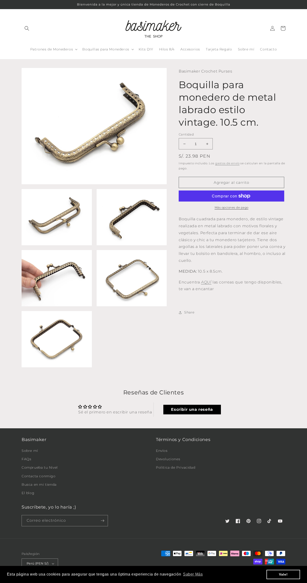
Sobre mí (30, 450)
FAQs (26, 459)
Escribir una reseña (192, 409)
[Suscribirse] (102, 520)
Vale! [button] (283, 574)
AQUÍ (206, 282)
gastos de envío (227, 163)
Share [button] (189, 312)
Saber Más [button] (193, 574)
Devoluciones (168, 459)
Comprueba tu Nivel (40, 467)
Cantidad (186, 134)
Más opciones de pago (231, 207)
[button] (27, 28)
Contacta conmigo (39, 476)
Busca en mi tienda (39, 484)
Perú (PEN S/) (37, 563)
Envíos (162, 450)
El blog (28, 493)
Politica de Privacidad (175, 467)
